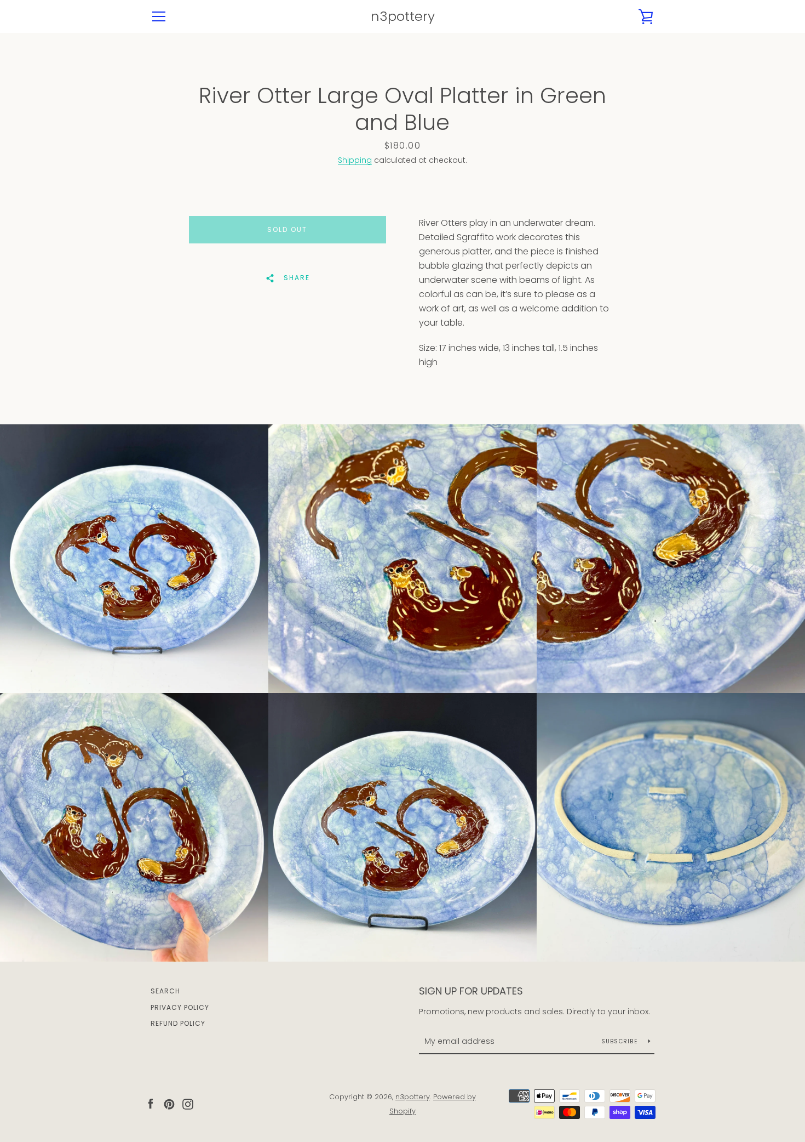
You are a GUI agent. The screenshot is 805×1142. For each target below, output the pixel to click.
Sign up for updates (471, 991)
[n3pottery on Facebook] (150, 1103)
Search (165, 991)
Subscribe (620, 1041)
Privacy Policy (180, 1007)
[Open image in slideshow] (134, 558)
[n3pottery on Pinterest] (169, 1103)
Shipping (355, 160)
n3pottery (403, 17)
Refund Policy (178, 1023)
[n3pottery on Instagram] (187, 1103)
